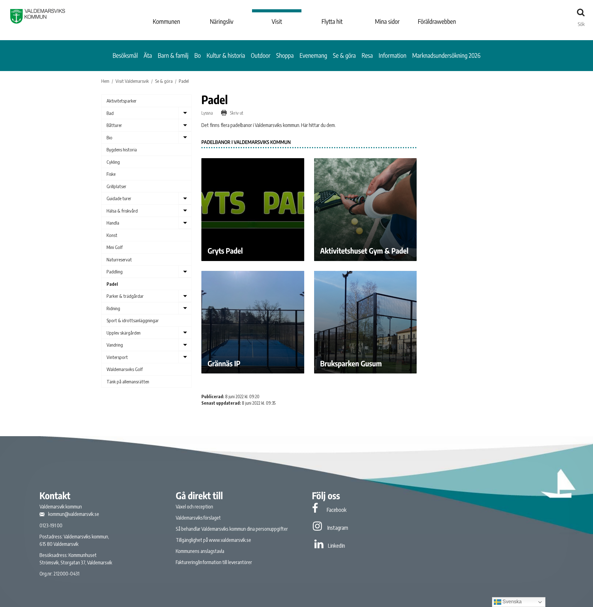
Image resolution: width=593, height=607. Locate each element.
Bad (110, 113)
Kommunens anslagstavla (200, 551)
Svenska (511, 601)
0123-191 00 (51, 525)
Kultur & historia (226, 55)
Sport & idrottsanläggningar (133, 320)
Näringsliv (221, 21)
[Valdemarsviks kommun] (37, 16)
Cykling (113, 162)
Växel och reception (194, 507)
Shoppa (285, 55)
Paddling (115, 271)
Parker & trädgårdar (125, 296)
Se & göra (344, 55)
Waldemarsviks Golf (125, 369)
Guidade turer (119, 198)
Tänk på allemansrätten (128, 381)
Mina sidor (387, 21)
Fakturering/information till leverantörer (214, 562)
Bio (109, 137)
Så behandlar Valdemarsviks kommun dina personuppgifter (232, 529)
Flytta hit (332, 21)
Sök (581, 22)
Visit (277, 21)
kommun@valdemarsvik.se (73, 514)
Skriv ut (236, 113)
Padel (112, 284)
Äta (148, 55)
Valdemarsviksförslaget (198, 518)
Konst (112, 235)
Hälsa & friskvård (122, 210)
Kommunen (166, 21)
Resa (367, 55)
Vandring (115, 345)
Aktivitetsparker (122, 100)
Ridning (113, 308)
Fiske (111, 174)
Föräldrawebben (437, 21)
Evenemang (313, 55)
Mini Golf (115, 247)
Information (392, 55)
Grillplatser (116, 186)
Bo (197, 55)
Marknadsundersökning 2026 (446, 55)
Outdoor (260, 55)
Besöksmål (125, 55)
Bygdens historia (122, 149)
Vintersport (117, 357)
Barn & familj (173, 55)
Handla (113, 223)
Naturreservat (119, 259)
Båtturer (114, 125)
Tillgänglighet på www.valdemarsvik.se (213, 540)
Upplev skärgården (124, 332)
